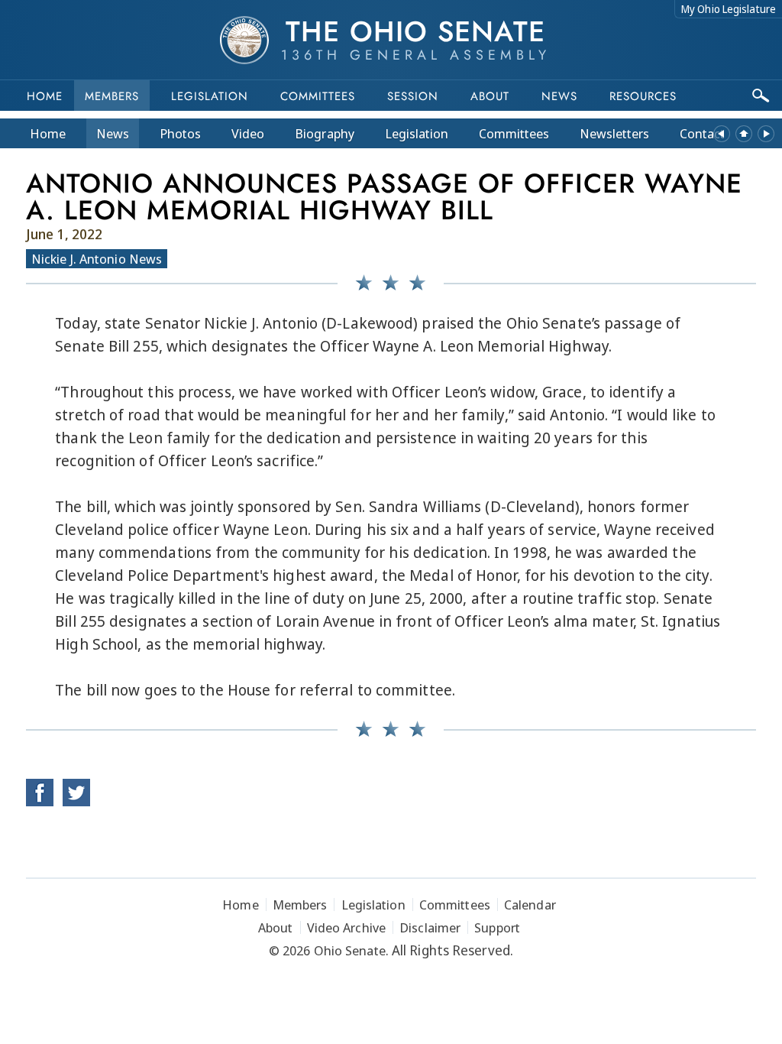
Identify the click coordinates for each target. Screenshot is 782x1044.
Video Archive (346, 927)
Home (45, 96)
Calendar (530, 904)
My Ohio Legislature (728, 9)
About (489, 96)
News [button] (559, 96)
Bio (324, 133)
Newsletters (614, 133)
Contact (702, 133)
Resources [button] (643, 96)
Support (497, 927)
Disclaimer (429, 927)
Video (247, 133)
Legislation (209, 96)
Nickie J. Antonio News (96, 258)
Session (412, 96)
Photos (180, 133)
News (112, 133)
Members (112, 96)
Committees (317, 96)
